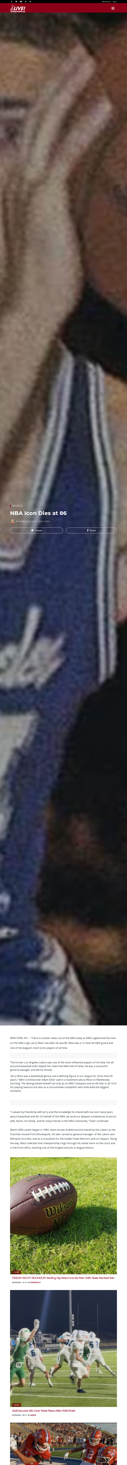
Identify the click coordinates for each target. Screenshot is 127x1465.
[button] (36, 530)
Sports (17, 505)
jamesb (33, 1415)
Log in (115, 2)
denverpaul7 (35, 1283)
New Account (106, 2)
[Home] (14, 8)
